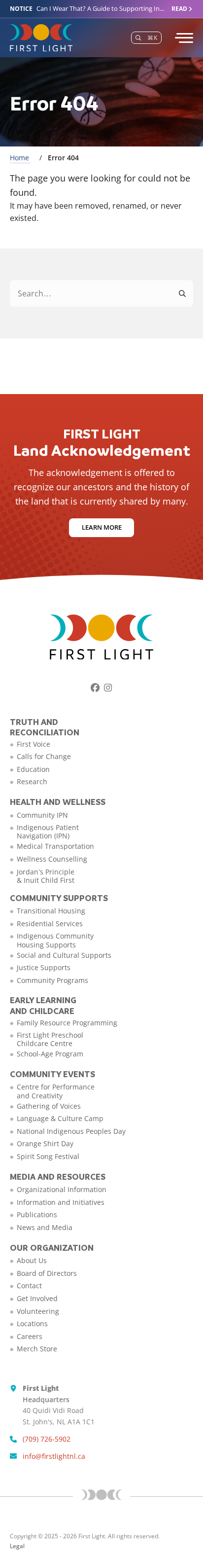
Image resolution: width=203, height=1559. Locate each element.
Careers (29, 1336)
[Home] (41, 38)
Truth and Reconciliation (44, 727)
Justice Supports (43, 967)
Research (32, 781)
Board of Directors (47, 1273)
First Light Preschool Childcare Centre (50, 1039)
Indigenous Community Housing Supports (55, 940)
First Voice (33, 744)
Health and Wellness (57, 802)
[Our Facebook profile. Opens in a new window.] (95, 687)
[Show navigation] (183, 38)
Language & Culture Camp (60, 1118)
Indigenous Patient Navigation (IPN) (48, 831)
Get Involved (37, 1298)
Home (19, 157)
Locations (32, 1323)
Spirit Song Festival (48, 1156)
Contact (29, 1285)
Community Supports (59, 898)
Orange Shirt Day (45, 1143)
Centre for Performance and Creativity (56, 1091)
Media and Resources (57, 1176)
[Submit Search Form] (183, 293)
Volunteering (38, 1311)
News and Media (44, 1227)
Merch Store (37, 1348)
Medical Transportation (55, 846)
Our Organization (52, 1247)
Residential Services (50, 923)
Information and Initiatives (60, 1202)
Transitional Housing (51, 910)
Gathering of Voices (49, 1106)
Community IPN (42, 815)
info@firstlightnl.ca (54, 1456)
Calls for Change (44, 756)
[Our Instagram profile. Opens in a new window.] (107, 687)
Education (33, 769)
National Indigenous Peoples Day (71, 1131)
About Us (32, 1260)
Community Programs (52, 980)
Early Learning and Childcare (43, 1005)
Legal (17, 1546)
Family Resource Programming (67, 1022)
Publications (37, 1214)
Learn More (102, 527)
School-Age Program (50, 1053)
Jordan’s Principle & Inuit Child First (45, 876)
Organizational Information (61, 1189)
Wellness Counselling (52, 859)
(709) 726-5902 (46, 1439)
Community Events (52, 1074)
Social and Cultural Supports (64, 955)
